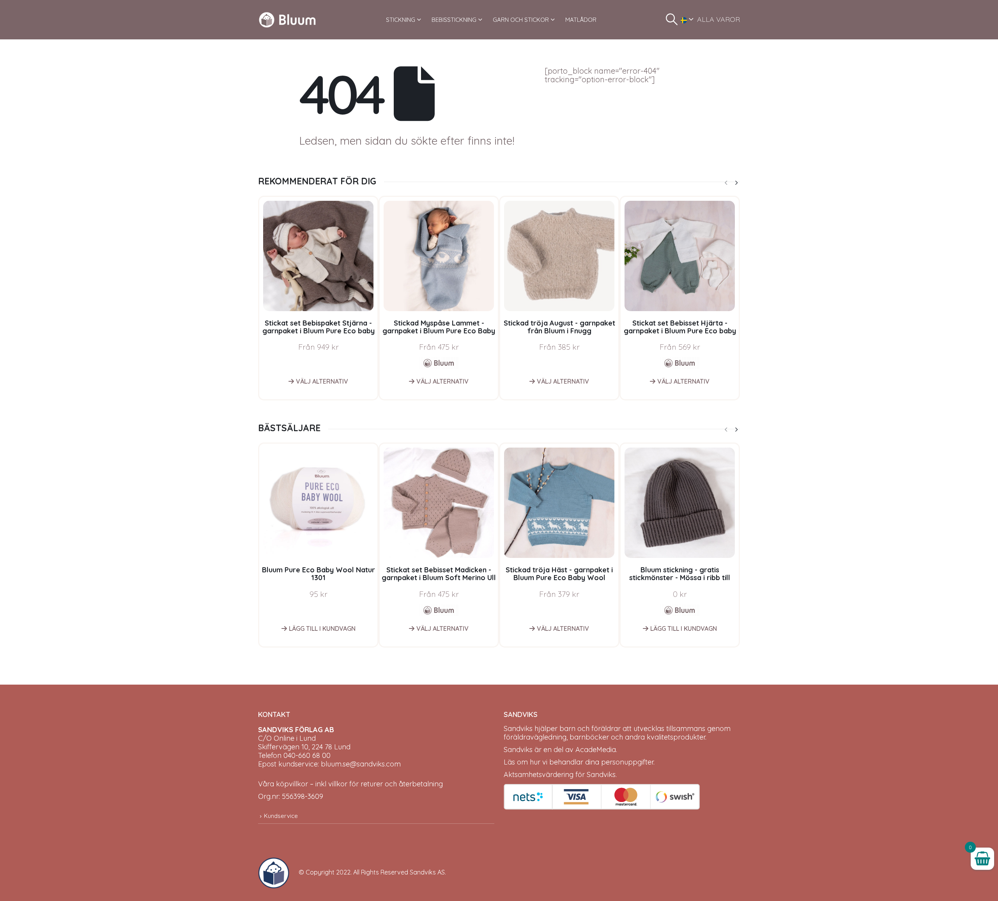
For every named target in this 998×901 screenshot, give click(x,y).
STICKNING (400, 19)
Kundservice (281, 816)
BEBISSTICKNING (454, 19)
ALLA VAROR (718, 19)
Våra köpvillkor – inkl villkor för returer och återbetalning (350, 783)
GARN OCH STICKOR (521, 19)
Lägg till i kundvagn (322, 628)
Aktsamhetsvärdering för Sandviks (560, 774)
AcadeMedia (595, 749)
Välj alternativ (322, 381)
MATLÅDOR (580, 19)
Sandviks (518, 728)
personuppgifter (627, 762)
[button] (672, 19)
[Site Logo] (287, 20)
